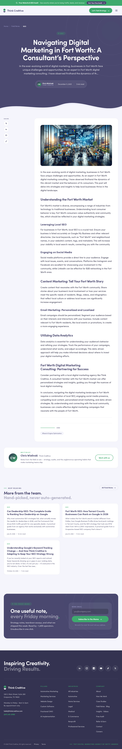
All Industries (73, 691)
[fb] (94, 668)
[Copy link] (6, 141)
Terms (44, 744)
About (98, 691)
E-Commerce (73, 716)
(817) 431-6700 (9, 714)
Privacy (36, 744)
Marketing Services (48, 696)
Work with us (104, 457)
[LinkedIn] (6, 129)
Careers (99, 731)
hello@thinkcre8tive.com (13, 711)
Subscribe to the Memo (90, 619)
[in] (79, 668)
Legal (70, 706)
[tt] (108, 668)
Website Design (46, 701)
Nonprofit (72, 721)
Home (6, 26)
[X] (6, 123)
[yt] (101, 668)
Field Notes (15, 26)
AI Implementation (48, 716)
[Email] (6, 135)
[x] (115, 668)
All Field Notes (109, 487)
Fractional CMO (47, 711)
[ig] (87, 668)
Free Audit (100, 716)
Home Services (74, 701)
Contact (99, 726)
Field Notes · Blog (103, 706)
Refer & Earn (101, 721)
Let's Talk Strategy (100, 10)
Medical (71, 711)
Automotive (72, 696)
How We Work (101, 696)
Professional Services (76, 726)
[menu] (116, 10)
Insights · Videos (102, 711)
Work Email (77, 606)
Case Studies (101, 701)
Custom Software (47, 706)
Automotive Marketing (49, 691)
